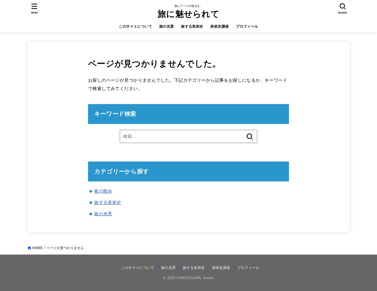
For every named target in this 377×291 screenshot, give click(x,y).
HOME (37, 248)
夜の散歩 (103, 191)
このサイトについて (135, 26)
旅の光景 (166, 26)
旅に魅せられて (188, 14)
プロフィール (247, 26)
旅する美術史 (192, 26)
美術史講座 (219, 26)
